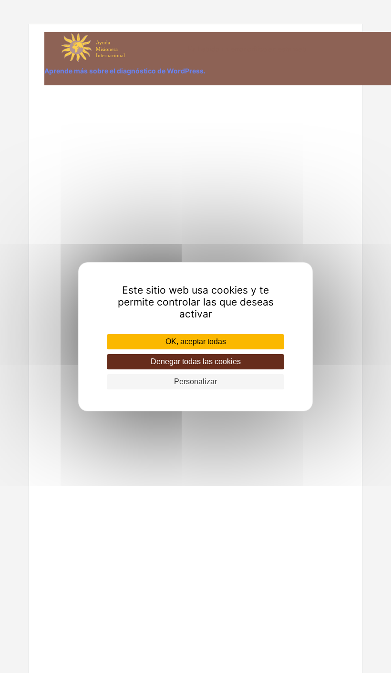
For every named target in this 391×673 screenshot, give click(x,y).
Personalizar (195, 381)
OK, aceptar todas (195, 341)
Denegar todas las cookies (196, 361)
